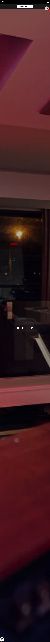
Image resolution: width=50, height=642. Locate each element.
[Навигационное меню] (48, 2)
